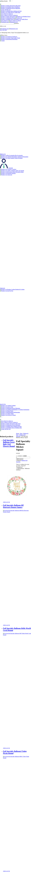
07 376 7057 (3, 30)
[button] (8, 1)
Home (17, 433)
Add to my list (20, 459)
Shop (21, 433)
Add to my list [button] (6, 502)
